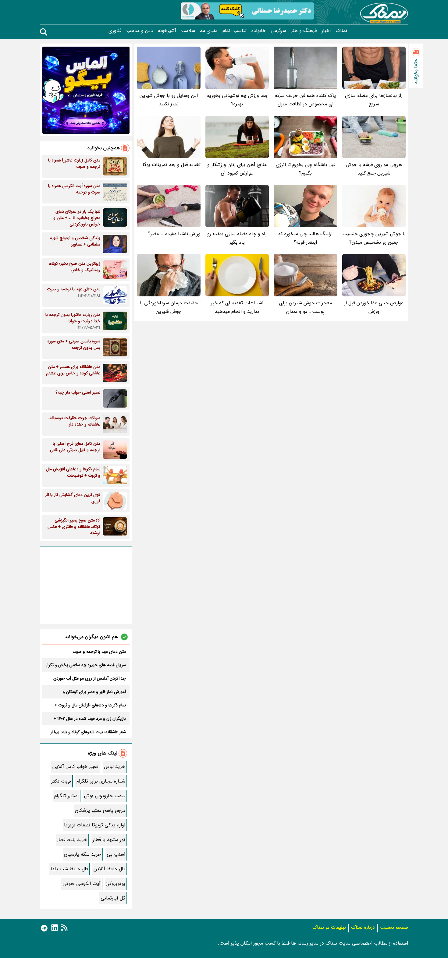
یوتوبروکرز (115, 883)
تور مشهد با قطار (109, 839)
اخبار (326, 30)
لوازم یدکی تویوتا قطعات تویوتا (94, 825)
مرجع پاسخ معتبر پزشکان (100, 810)
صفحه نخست (394, 927)
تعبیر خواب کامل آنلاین (75, 766)
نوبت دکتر (61, 781)
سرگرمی (278, 30)
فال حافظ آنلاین (109, 869)
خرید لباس (114, 766)
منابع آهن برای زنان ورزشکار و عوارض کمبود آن (237, 169)
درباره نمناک (363, 927)
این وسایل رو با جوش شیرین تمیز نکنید (169, 100)
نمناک (341, 30)
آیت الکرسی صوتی (81, 883)
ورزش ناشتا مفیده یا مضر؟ (174, 234)
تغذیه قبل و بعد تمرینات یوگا (172, 164)
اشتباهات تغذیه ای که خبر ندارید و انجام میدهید (237, 307)
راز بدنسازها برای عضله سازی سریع (374, 100)
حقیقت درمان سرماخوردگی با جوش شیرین (169, 307)
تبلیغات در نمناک (329, 927)
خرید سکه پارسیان (82, 854)
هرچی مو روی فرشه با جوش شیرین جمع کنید (374, 169)
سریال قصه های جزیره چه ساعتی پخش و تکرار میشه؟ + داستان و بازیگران (86, 665)
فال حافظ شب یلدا (69, 869)
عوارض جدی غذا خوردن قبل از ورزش (374, 307)
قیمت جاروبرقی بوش (104, 796)
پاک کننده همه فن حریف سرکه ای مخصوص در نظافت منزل (305, 100)
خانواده (258, 30)
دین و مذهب (139, 30)
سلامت (188, 30)
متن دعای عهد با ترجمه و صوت (99, 652)
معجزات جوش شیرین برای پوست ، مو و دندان (305, 307)
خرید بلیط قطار (72, 839)
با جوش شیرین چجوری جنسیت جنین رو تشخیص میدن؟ (374, 238)
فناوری (114, 30)
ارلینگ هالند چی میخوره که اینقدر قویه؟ (305, 238)
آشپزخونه (167, 30)
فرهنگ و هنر (304, 30)
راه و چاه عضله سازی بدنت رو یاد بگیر (237, 238)
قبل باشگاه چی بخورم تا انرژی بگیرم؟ (305, 169)
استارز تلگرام (66, 796)
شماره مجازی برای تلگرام (100, 781)
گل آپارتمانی (113, 898)
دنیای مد (209, 30)
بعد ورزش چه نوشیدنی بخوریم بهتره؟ (237, 100)
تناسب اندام (234, 30)
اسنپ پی (116, 854)
